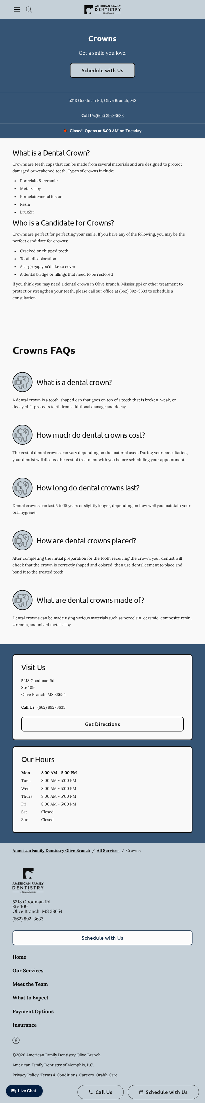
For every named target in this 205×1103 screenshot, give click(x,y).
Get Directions (102, 724)
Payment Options (33, 1011)
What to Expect (30, 997)
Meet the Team (30, 984)
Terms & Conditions (58, 1074)
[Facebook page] (16, 1040)
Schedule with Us (103, 70)
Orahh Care (107, 1074)
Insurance (24, 1025)
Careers (86, 1074)
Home (19, 957)
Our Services (28, 970)
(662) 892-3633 (110, 115)
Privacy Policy (25, 1074)
